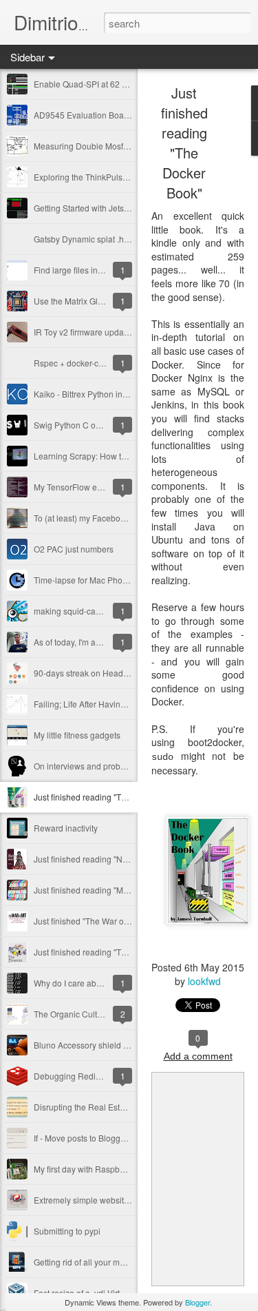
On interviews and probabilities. (92, 766)
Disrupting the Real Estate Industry (98, 1107)
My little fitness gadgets (77, 735)
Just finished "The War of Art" (87, 921)
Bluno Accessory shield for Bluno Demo (108, 1045)
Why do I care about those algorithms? (105, 983)
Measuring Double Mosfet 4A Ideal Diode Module (126, 146)
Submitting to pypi (67, 1231)
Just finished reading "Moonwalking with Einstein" (126, 890)
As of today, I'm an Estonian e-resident (104, 642)
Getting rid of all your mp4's (84, 1262)
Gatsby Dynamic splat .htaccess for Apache (114, 239)
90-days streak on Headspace (90, 673)
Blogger (197, 1302)
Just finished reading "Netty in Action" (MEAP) (119, 859)
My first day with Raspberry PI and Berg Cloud (119, 1169)
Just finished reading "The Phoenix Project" (114, 952)
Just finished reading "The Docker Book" (109, 797)
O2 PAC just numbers (74, 549)
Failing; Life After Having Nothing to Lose (110, 704)
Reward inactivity (66, 828)
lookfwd (204, 981)
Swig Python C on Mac (76, 425)
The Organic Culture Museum (89, 1014)
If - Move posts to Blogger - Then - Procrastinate (122, 1138)
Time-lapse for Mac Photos (83, 580)
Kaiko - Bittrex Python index (85, 394)
